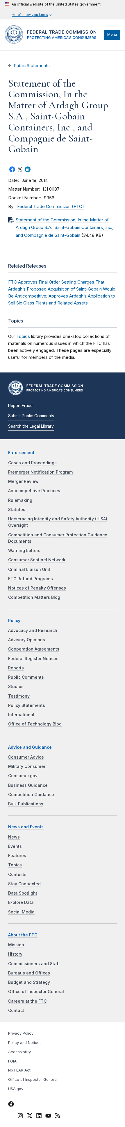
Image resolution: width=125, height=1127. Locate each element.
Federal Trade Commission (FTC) (50, 206)
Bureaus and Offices (29, 973)
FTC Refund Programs (30, 578)
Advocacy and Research (32, 630)
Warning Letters (24, 550)
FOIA (12, 1061)
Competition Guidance (31, 794)
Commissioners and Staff (34, 963)
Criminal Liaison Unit (29, 569)
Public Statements (32, 65)
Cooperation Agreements (33, 649)
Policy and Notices (25, 1042)
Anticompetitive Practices (34, 490)
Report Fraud (20, 405)
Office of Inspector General (36, 991)
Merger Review (23, 481)
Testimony (19, 696)
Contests (17, 874)
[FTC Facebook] (11, 1105)
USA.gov (15, 1089)
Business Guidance (28, 785)
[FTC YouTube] (48, 1116)
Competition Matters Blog (34, 597)
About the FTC (23, 935)
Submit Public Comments (31, 415)
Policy (14, 620)
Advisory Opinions (26, 639)
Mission (16, 945)
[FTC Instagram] (20, 1116)
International (21, 714)
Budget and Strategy (29, 982)
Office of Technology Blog (35, 724)
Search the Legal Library (31, 426)
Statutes (16, 509)
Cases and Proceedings (32, 463)
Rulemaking (20, 500)
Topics (23, 336)
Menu (112, 34)
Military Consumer (26, 766)
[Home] (53, 42)
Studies (16, 686)
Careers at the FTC (27, 1001)
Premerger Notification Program (40, 472)
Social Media (21, 912)
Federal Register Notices (33, 658)
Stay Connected (24, 883)
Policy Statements (26, 705)
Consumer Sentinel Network (36, 560)
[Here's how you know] (53, 9)
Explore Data (21, 902)
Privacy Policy (20, 1033)
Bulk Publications (25, 804)
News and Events (26, 827)
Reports (16, 668)
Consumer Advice (26, 757)
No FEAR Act (19, 1070)
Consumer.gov (23, 775)
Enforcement (21, 452)
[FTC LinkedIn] (39, 1116)
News (14, 837)
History (15, 954)
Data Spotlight (22, 893)
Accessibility (19, 1052)
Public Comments (26, 677)
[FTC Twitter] (30, 1115)
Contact (16, 1010)
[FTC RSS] (57, 1116)
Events (15, 846)
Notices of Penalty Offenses (37, 588)
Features (17, 855)
